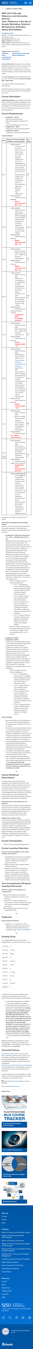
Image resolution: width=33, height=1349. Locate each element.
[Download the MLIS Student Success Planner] (14, 1108)
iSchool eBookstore (18, 55)
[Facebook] (3, 1317)
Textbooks (5, 53)
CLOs (4, 55)
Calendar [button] (25, 3)
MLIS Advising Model (10, 1201)
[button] (30, 3)
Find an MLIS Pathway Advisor (12, 1150)
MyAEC (16, 1078)
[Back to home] (16, 1305)
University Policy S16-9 (11, 1053)
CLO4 (15, 615)
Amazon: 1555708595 (23, 929)
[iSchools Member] (7, 1344)
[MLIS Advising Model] (14, 1191)
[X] (10, 1317)
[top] (3, 1211)
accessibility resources (12, 1086)
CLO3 (15, 602)
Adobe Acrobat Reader (17, 1081)
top (17, 771)
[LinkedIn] (23, 1317)
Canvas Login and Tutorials (20, 53)
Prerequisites (6, 59)
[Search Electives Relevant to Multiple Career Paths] (14, 1163)
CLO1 (15, 584)
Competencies (6, 57)
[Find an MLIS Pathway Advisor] (14, 1139)
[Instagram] (16, 1317)
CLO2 (15, 596)
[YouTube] (29, 1317)
